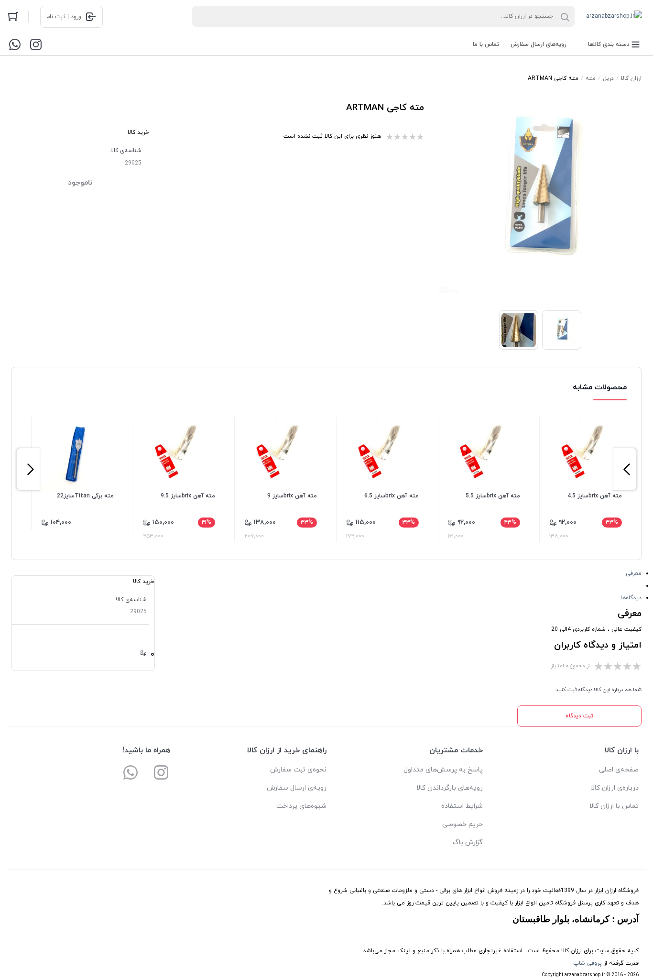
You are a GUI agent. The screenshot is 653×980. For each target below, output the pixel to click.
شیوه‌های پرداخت (301, 806)
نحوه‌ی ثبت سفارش (298, 769)
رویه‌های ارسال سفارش (538, 44)
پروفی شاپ (587, 963)
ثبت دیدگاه (579, 716)
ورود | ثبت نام (63, 17)
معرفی (634, 573)
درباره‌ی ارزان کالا (615, 788)
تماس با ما (486, 44)
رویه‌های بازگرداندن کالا (449, 788)
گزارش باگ (468, 842)
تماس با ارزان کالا (614, 806)
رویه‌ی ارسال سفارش (296, 788)
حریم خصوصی (462, 824)
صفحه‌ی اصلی (619, 769)
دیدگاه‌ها (631, 598)
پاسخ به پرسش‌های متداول (443, 769)
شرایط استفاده (462, 806)
